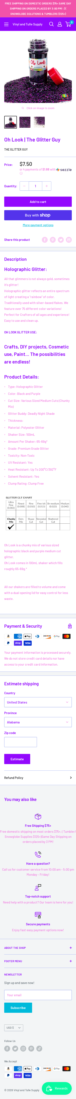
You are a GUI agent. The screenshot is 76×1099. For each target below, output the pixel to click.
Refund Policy (13, 778)
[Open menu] (6, 24)
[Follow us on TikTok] (39, 1049)
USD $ (10, 1027)
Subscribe (18, 1008)
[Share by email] (69, 239)
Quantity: (10, 186)
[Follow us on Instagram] (23, 1049)
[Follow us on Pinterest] (31, 1049)
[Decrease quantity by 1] (24, 186)
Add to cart (38, 202)
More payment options (38, 225)
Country (9, 693)
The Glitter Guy (16, 149)
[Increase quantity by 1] (46, 186)
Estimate (17, 759)
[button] (46, 171)
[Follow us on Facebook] (7, 1049)
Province (10, 713)
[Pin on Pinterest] (53, 239)
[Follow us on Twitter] (15, 1049)
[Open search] (51, 24)
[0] (68, 24)
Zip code (10, 733)
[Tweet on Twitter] (61, 239)
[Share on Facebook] (45, 239)
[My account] (60, 24)
